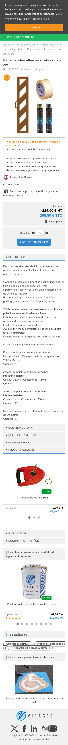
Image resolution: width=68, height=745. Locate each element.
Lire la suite (12, 184)
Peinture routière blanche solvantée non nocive (34, 604)
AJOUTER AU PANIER (34, 242)
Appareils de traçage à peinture (32, 647)
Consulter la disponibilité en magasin (30, 149)
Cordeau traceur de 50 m (34, 497)
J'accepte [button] (34, 27)
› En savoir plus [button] (40, 18)
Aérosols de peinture (18, 643)
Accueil (7, 44)
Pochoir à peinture (50, 44)
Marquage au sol (25, 44)
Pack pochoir (15, 49)
